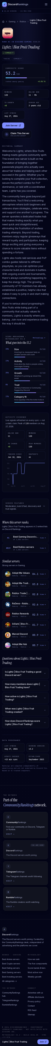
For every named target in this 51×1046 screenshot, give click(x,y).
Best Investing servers (12, 977)
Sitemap (31, 1014)
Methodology (38, 338)
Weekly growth (34, 977)
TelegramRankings (10, 1000)
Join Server (14, 126)
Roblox (23, 21)
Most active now (35, 972)
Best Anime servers (10, 959)
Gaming (12, 21)
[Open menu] (46, 4)
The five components (37, 963)
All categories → (9, 981)
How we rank (34, 959)
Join (44, 1042)
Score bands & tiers (36, 968)
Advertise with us (35, 993)
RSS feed (32, 1010)
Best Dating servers (11, 968)
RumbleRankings (9, 1005)
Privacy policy (34, 1001)
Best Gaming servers (11, 972)
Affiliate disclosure (36, 997)
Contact (31, 1006)
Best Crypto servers (11, 963)
